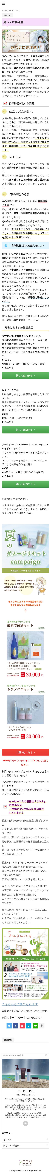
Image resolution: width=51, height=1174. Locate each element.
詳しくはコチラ (24, 375)
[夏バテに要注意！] (28, 1025)
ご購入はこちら (24, 752)
